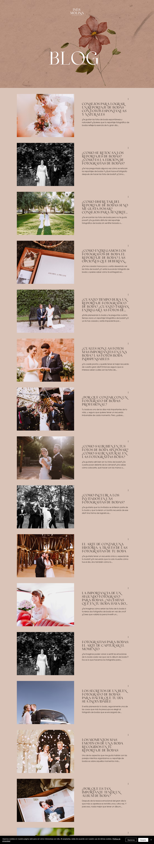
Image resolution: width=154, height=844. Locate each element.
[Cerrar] (151, 840)
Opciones (131, 840)
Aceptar (143, 840)
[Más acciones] (129, 98)
